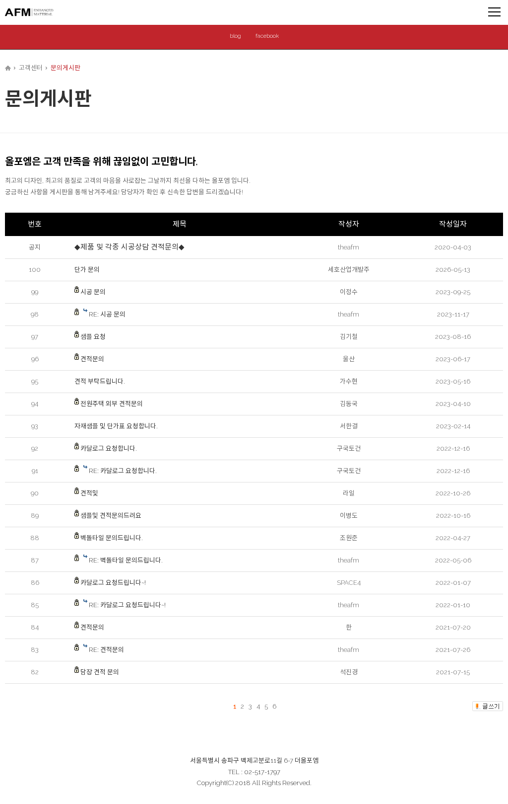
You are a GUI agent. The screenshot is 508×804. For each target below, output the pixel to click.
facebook (267, 36)
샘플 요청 (93, 336)
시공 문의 (93, 292)
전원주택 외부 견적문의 (111, 403)
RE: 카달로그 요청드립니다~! (127, 605)
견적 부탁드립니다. (99, 381)
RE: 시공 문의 (107, 314)
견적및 (89, 493)
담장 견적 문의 (99, 672)
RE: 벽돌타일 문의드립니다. (126, 560)
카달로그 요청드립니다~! (113, 582)
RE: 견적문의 (106, 649)
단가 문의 (87, 269)
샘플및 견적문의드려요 (110, 515)
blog (235, 36)
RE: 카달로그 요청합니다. (123, 471)
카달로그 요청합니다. (108, 448)
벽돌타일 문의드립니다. (111, 538)
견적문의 (92, 359)
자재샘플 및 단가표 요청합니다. (116, 426)
